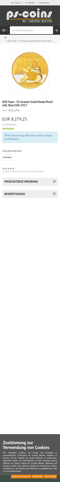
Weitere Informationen (21, 476)
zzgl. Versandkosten (9, 124)
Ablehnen (37, 476)
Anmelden (44, 2)
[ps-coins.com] (30, 15)
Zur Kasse (16, 2)
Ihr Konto (30, 2)
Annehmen (50, 476)
